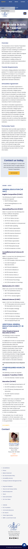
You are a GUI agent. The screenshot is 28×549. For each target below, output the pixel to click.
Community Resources (8, 510)
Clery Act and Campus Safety (10, 489)
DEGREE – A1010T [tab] (6, 185)
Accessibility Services (8, 478)
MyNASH (3, 1)
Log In (2, 8)
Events (16, 1)
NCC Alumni (5, 512)
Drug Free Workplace (8, 486)
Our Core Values (6, 499)
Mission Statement (7, 473)
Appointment (14, 455)
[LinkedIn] (14, 538)
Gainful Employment (8, 491)
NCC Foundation (6, 507)
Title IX (4, 494)
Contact (23, 1)
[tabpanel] (14, 305)
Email (14, 454)
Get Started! (14, 173)
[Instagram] (18, 538)
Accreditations (6, 468)
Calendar (5, 505)
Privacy (4, 470)
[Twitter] (12, 538)
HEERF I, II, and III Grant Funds (9, 518)
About (10, 1)
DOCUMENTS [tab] (5, 425)
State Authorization (7, 496)
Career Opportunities (8, 515)
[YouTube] (16, 538)
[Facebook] (10, 538)
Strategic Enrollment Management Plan (12, 480)
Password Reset (5, 11)
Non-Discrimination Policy (9, 475)
